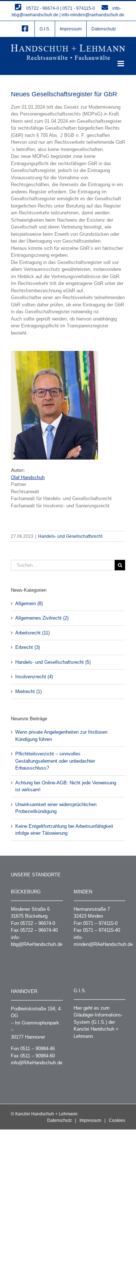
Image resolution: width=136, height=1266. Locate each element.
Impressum (90, 1120)
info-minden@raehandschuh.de (93, 14)
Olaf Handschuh (28, 477)
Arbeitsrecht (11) (32, 633)
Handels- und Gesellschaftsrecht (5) (53, 662)
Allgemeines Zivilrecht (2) (42, 618)
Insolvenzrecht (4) (34, 676)
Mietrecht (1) (28, 691)
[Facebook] (25, 29)
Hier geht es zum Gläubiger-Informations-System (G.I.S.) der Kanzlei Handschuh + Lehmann (98, 1022)
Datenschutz (59, 1120)
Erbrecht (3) (27, 647)
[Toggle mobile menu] (121, 63)
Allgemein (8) (29, 603)
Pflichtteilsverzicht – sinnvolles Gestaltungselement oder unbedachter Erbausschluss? (55, 761)
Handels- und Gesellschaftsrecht (70, 536)
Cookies (117, 1120)
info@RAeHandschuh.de (36, 1062)
